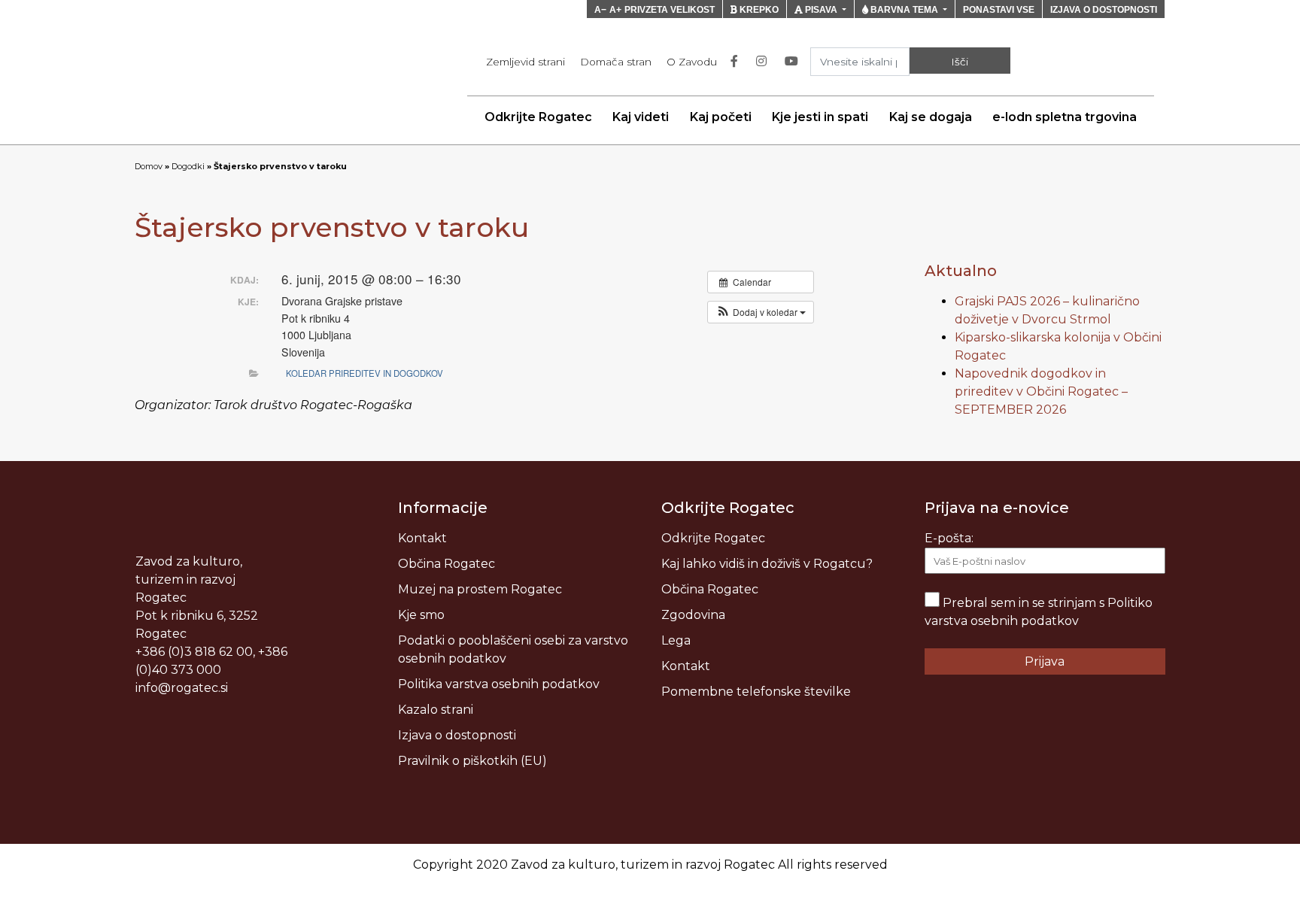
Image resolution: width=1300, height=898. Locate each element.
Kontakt (422, 538)
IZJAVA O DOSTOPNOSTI (1103, 10)
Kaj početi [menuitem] (721, 117)
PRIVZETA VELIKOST (669, 10)
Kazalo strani (435, 709)
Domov (148, 166)
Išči (959, 62)
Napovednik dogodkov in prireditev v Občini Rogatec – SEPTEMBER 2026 (1041, 391)
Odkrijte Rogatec (713, 538)
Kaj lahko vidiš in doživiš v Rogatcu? (767, 564)
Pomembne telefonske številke (756, 691)
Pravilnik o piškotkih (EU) (472, 761)
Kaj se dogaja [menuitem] (930, 117)
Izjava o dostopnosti (457, 735)
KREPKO (758, 10)
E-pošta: (949, 538)
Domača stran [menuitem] (616, 62)
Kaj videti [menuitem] (640, 117)
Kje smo (421, 615)
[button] (760, 312)
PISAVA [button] (821, 10)
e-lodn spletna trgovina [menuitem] (1064, 117)
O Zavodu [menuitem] (692, 62)
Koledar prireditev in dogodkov (364, 373)
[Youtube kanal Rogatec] (794, 62)
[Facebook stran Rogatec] (737, 62)
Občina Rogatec (446, 564)
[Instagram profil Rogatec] (764, 62)
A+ (615, 10)
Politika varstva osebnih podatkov (499, 684)
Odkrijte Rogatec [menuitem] (538, 117)
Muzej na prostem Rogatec (480, 589)
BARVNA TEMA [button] (904, 10)
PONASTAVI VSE (998, 10)
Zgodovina (693, 615)
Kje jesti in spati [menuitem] (820, 117)
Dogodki (188, 166)
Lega (676, 640)
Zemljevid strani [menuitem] (525, 62)
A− (600, 10)
